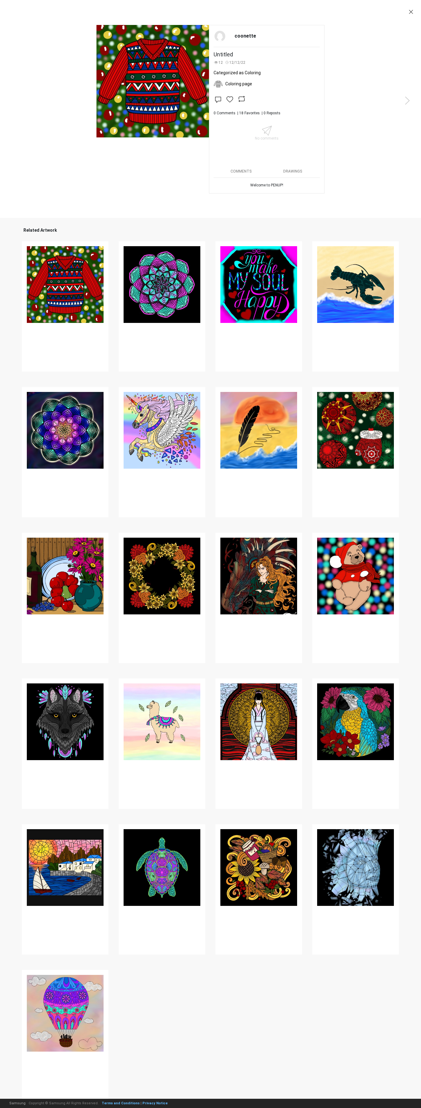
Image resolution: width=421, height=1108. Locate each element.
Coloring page (238, 83)
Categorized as (237, 72)
